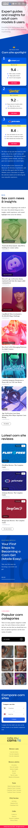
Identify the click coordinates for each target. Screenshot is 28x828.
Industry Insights (14, 769)
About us (14, 816)
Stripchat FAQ (14, 803)
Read (3, 577)
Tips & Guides (14, 775)
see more (7, 639)
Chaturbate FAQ (14, 805)
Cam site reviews (14, 752)
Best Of (14, 771)
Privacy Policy (14, 820)
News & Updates (14, 767)
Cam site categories (14, 754)
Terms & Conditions (14, 818)
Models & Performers (14, 777)
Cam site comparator (14, 756)
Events (14, 773)
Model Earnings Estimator (14, 786)
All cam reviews (8, 529)
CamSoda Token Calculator (14, 792)
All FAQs (14, 801)
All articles (6, 423)
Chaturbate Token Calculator (14, 790)
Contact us (14, 814)
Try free (14, 83)
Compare (14, 719)
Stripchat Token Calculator (14, 788)
